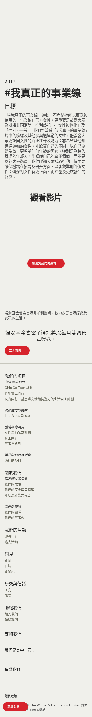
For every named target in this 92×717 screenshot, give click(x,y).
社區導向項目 (15, 382)
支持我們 (13, 634)
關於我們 (13, 473)
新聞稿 (10, 572)
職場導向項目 (14, 427)
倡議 (8, 596)
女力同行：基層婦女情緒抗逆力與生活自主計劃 (39, 399)
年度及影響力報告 (18, 495)
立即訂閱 (13, 706)
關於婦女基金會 (16, 479)
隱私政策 (11, 696)
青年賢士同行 (14, 393)
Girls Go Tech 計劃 (19, 388)
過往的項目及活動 (18, 455)
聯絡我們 (13, 608)
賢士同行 (11, 438)
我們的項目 (15, 376)
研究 (8, 590)
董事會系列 (13, 444)
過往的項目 (13, 460)
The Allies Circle (17, 416)
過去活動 (11, 542)
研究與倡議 (15, 584)
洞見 (9, 554)
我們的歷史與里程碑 (19, 490)
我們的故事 (13, 484)
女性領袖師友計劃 (18, 432)
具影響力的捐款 (16, 410)
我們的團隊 (13, 507)
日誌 (8, 566)
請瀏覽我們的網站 (44, 263)
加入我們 (11, 614)
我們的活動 (15, 530)
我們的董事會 (14, 518)
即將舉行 (11, 536)
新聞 (8, 560)
